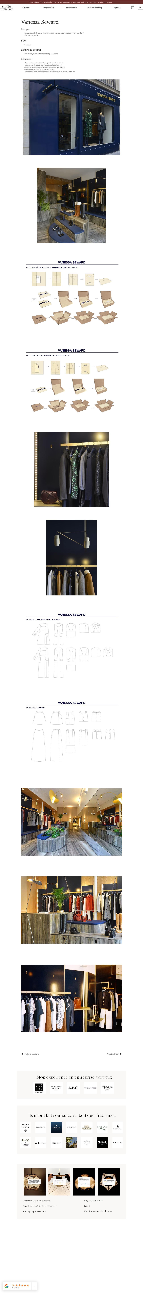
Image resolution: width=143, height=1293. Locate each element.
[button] (132, 7)
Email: (26, 1206)
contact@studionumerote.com (43, 1206)
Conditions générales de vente (98, 1211)
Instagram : (28, 1201)
